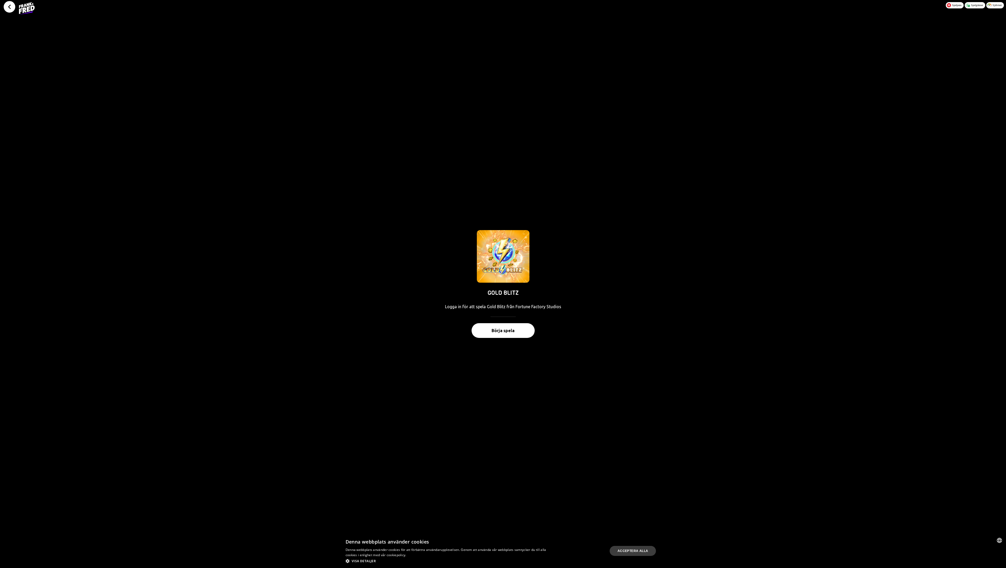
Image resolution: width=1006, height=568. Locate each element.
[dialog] (503, 551)
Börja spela (503, 330)
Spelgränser (977, 5)
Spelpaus (957, 5)
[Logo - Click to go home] (27, 8)
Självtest (997, 5)
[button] (447, 561)
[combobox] (999, 540)
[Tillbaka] (9, 7)
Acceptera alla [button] (633, 551)
